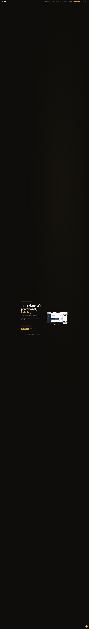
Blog (56, 1)
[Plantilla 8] (58, 324)
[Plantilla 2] (54, 324)
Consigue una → (39, 328)
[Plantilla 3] (55, 324)
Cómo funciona (47, 1)
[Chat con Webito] (86, 626)
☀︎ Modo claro (84, 1)
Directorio (52, 1)
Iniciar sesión (70, 1)
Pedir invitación (77, 1)
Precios (59, 1)
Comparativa (64, 1)
